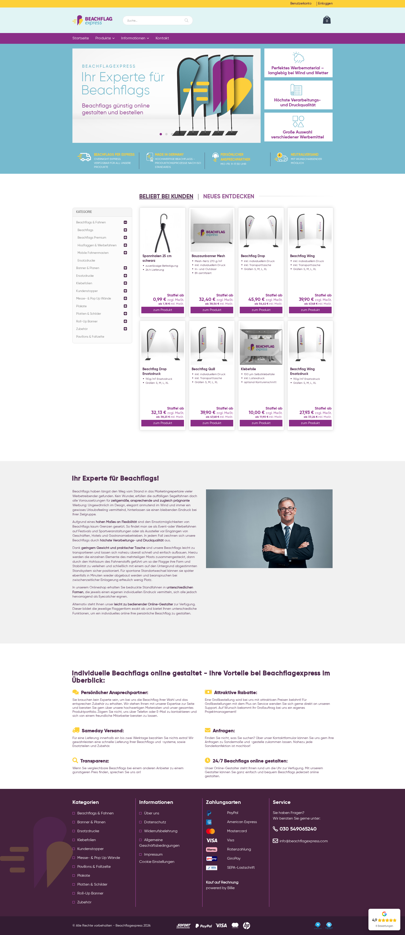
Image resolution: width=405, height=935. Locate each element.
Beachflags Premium (92, 237)
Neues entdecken (228, 197)
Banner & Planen (87, 268)
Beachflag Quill (203, 369)
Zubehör (82, 329)
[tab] (168, 197)
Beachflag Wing (302, 256)
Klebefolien (84, 283)
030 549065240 (298, 829)
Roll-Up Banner (87, 321)
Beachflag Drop (253, 256)
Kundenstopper (87, 291)
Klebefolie (248, 369)
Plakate (81, 306)
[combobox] (158, 20)
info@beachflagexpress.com (304, 841)
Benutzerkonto (300, 3)
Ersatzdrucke (86, 260)
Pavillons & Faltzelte (90, 336)
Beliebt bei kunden (166, 197)
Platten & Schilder (88, 313)
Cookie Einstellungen (156, 862)
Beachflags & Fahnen (91, 222)
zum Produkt (162, 310)
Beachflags (85, 230)
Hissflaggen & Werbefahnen (97, 245)
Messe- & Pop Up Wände (93, 298)
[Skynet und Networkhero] (323, 925)
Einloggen (325, 3)
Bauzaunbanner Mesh (208, 256)
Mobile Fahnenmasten (93, 253)
